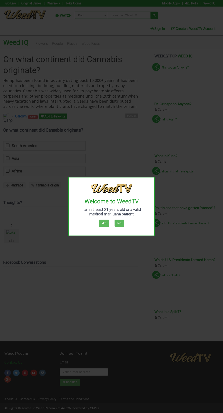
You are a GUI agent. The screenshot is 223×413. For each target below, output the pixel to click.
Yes (104, 223)
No (119, 223)
